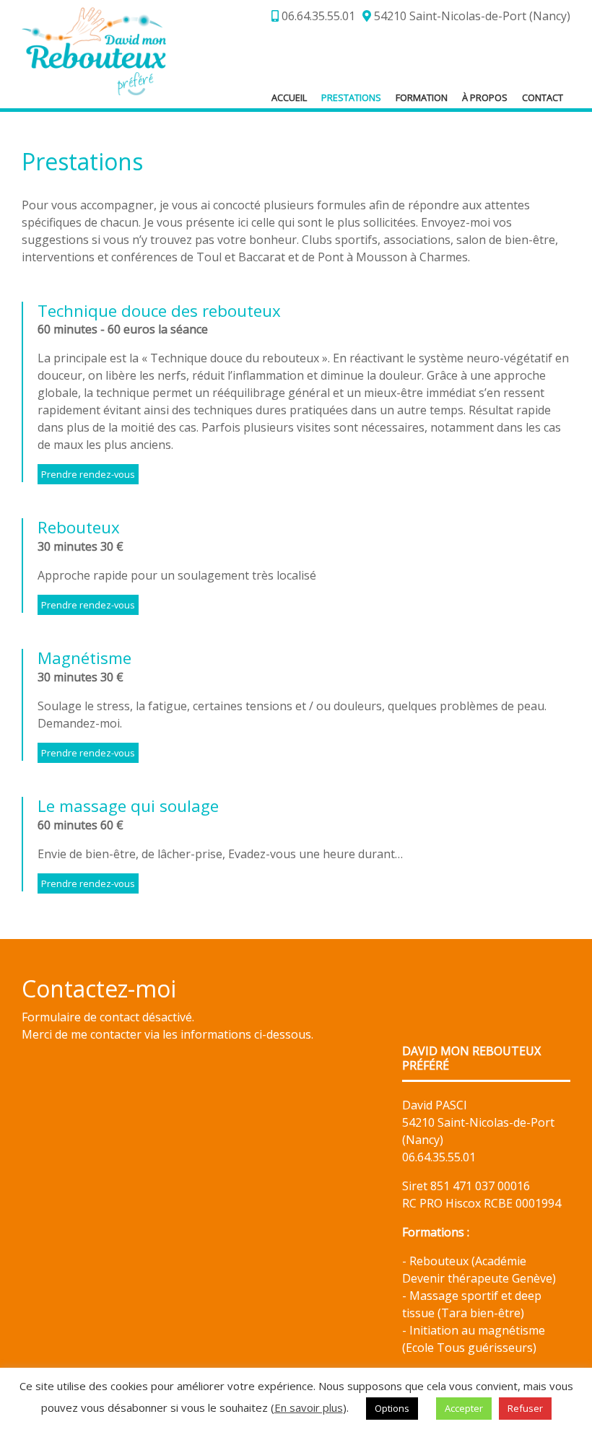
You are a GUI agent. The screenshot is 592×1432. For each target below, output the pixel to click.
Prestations (351, 97)
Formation (422, 97)
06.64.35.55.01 (317, 16)
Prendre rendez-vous (88, 474)
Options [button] (392, 1408)
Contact (542, 97)
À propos (485, 97)
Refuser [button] (525, 1408)
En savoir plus (308, 1407)
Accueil (289, 97)
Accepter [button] (464, 1408)
